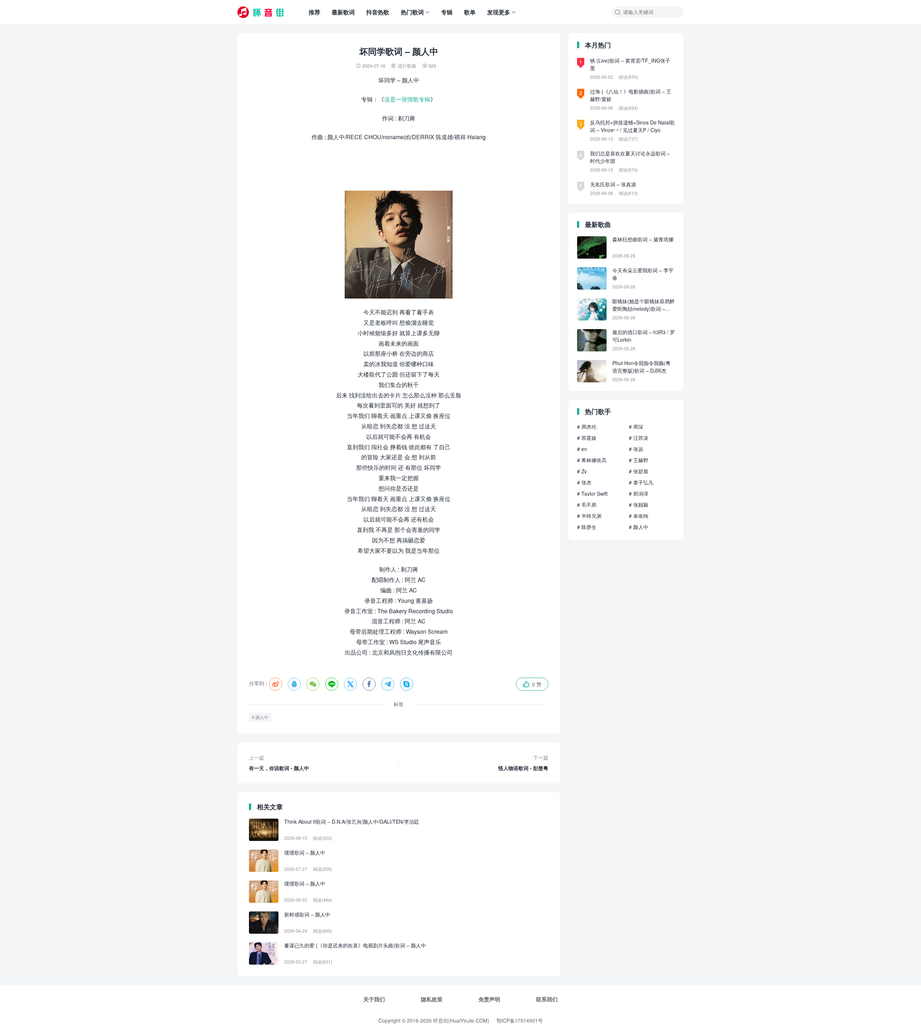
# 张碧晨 (638, 471)
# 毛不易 (586, 504)
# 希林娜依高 (592, 460)
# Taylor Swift (592, 493)
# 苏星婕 (586, 437)
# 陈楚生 (586, 526)
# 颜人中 (638, 526)
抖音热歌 (377, 12)
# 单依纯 (638, 515)
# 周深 (636, 426)
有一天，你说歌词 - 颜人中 (279, 763)
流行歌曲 (407, 65)
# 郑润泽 (638, 493)
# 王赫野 (638, 460)
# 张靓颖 (638, 504)
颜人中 (261, 717)
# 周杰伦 (586, 426)
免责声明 (489, 999)
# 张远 (636, 448)
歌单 (470, 12)
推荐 (314, 12)
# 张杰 (584, 482)
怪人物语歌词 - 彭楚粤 (523, 763)
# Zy (582, 471)
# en (582, 448)
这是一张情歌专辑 (407, 99)
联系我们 (547, 999)
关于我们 (374, 999)
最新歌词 (343, 12)
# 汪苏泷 (638, 437)
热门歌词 (412, 12)
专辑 (447, 12)
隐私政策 (432, 999)
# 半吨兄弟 (589, 515)
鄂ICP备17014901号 (519, 1020)
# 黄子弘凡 (641, 482)
